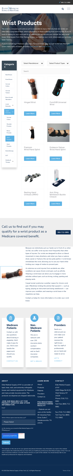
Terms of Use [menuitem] (66, 470)
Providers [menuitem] (40, 394)
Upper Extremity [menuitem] (8, 112)
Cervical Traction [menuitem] (8, 92)
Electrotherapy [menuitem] (10, 151)
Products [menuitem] (40, 387)
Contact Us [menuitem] (41, 397)
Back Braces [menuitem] (9, 75)
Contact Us (12, 361)
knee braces (46, 46)
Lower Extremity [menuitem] (8, 105)
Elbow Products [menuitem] (9, 132)
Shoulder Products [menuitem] (9, 125)
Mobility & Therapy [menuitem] (8, 161)
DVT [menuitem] (7, 155)
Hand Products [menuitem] (9, 145)
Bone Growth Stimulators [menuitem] (9, 98)
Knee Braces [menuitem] (9, 79)
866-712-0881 (65, 2)
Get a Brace (36, 361)
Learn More (30, 113)
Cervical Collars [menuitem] (8, 85)
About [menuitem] (39, 384)
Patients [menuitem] (40, 391)
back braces (34, 46)
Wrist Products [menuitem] (9, 138)
